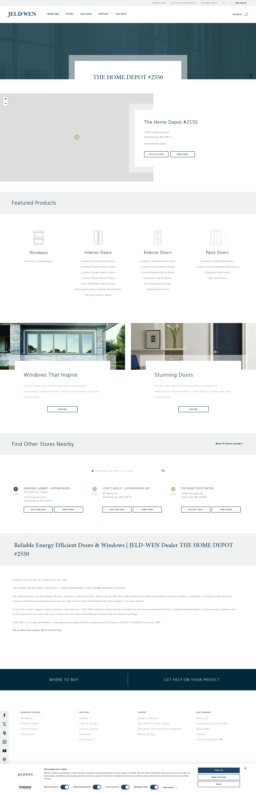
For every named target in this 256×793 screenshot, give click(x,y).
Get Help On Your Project (154, 723)
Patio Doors (217, 252)
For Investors (208, 3)
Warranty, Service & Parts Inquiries (159, 728)
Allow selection (218, 777)
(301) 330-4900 (156, 154)
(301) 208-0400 (116, 510)
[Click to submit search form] (163, 471)
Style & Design (88, 723)
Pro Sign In (241, 3)
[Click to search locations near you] (92, 471)
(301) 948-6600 (38, 510)
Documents (86, 739)
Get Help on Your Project (184, 3)
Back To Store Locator (229, 443)
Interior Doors (98, 252)
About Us (202, 718)
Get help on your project (192, 679)
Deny (218, 784)
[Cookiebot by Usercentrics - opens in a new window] (25, 787)
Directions (182, 154)
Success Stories (88, 728)
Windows (38, 252)
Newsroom (203, 728)
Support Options (148, 718)
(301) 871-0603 (195, 510)
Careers (201, 734)
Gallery (83, 718)
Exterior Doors (158, 252)
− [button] (6, 103)
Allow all (219, 770)
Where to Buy (159, 3)
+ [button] (6, 99)
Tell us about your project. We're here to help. (37, 630)
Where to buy (64, 679)
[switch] (97, 787)
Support (103, 14)
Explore (62, 409)
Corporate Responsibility (211, 723)
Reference (85, 734)
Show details (168, 788)
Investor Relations (207, 739)
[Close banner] (245, 768)
